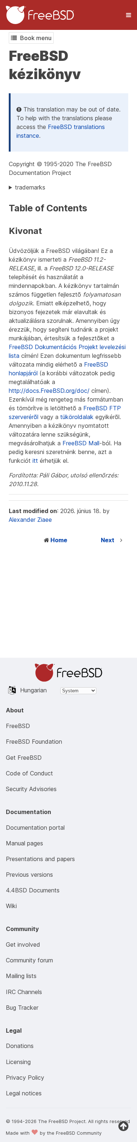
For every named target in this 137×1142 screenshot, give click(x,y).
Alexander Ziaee (30, 519)
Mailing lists (21, 975)
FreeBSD (18, 726)
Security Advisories (31, 789)
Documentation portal (35, 827)
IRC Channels (24, 992)
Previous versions (29, 874)
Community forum (29, 960)
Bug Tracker (22, 1007)
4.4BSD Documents (33, 890)
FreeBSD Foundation (34, 741)
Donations (20, 1045)
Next (107, 540)
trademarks (30, 187)
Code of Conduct (29, 773)
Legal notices (24, 1093)
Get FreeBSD (24, 757)
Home (58, 540)
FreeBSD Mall (80, 443)
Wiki (11, 906)
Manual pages (24, 843)
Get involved (23, 944)
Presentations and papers (40, 859)
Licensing (18, 1061)
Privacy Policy (25, 1077)
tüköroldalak (77, 417)
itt (35, 460)
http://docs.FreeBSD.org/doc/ (49, 390)
